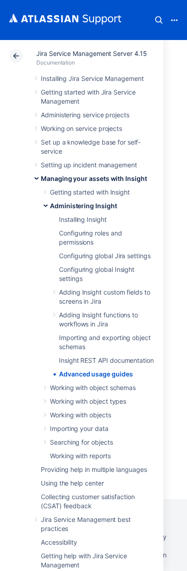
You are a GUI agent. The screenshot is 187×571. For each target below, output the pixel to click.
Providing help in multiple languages (94, 469)
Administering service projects (85, 115)
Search (159, 20)
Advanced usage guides (96, 374)
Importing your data (79, 428)
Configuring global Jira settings (105, 256)
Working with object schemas (93, 387)
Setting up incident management (89, 165)
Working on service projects (81, 128)
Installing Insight (83, 219)
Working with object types (88, 401)
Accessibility (59, 542)
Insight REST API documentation (106, 360)
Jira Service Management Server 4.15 (91, 53)
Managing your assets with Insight (94, 178)
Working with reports (80, 456)
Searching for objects (81, 442)
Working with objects (80, 415)
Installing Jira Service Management (92, 78)
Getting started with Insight (90, 192)
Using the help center (72, 483)
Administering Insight (83, 206)
